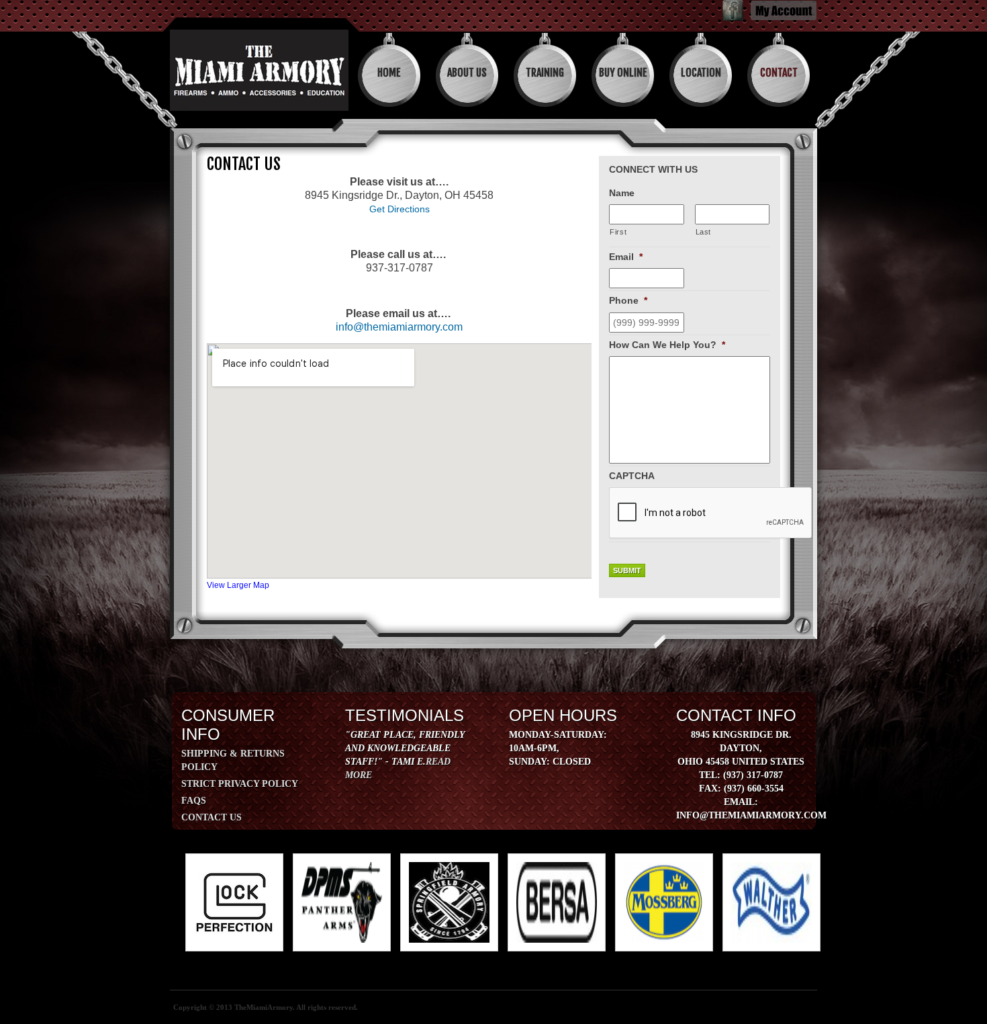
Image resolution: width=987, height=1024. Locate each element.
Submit (627, 570)
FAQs (193, 801)
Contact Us (211, 817)
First (618, 232)
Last (704, 232)
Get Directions (399, 209)
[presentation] (711, 513)
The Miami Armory (259, 70)
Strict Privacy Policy (239, 784)
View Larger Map (238, 585)
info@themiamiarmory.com (399, 327)
